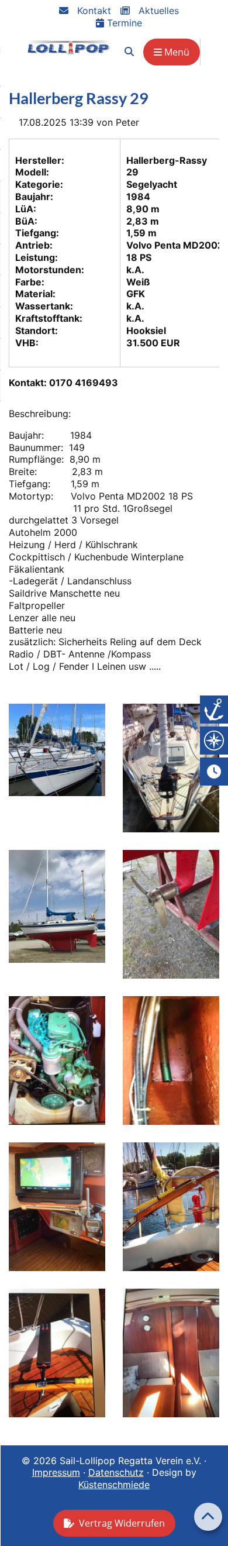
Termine (123, 23)
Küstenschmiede (114, 1484)
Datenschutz (116, 1472)
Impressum (56, 1472)
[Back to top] (208, 1517)
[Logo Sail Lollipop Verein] (68, 47)
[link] (129, 52)
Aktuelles (157, 10)
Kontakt (92, 10)
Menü (175, 52)
